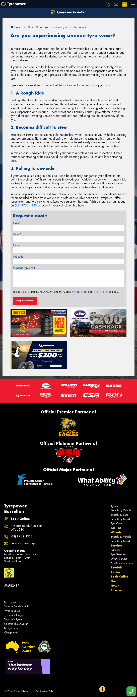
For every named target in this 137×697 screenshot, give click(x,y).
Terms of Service (102, 291)
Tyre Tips (116, 528)
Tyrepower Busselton (71, 12)
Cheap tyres (11, 632)
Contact (116, 572)
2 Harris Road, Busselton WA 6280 (27, 528)
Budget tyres (11, 628)
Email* (17, 245)
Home (17, 27)
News (115, 585)
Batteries (115, 550)
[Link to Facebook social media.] (102, 689)
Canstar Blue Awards (16, 624)
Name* (17, 223)
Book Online (119, 576)
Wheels (116, 532)
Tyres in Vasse (12, 611)
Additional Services (122, 563)
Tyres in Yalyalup (13, 619)
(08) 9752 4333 (26, 205)
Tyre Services (118, 554)
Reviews (116, 590)
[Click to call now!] (107, 4)
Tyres (114, 506)
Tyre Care (116, 523)
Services (116, 545)
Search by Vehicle (121, 510)
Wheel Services (119, 558)
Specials (116, 567)
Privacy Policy (79, 291)
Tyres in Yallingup (14, 615)
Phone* (17, 234)
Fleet (114, 581)
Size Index (10, 602)
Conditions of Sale (44, 691)
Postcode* (19, 256)
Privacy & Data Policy (24, 691)
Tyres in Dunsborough (16, 606)
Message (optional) (24, 268)
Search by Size (119, 515)
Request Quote (24, 300)
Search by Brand (120, 519)
